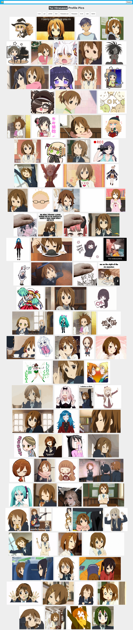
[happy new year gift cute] (87, 249)
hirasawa (74, 14)
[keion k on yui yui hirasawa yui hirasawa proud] (67, 347)
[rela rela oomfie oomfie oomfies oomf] (40, 519)
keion (93, 14)
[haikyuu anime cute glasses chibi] (40, 200)
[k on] (24, 593)
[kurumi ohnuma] (114, 77)
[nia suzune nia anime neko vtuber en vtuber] (109, 323)
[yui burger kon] (45, 494)
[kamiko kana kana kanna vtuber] (65, 52)
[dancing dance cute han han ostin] (112, 175)
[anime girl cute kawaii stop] (17, 102)
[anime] (21, 470)
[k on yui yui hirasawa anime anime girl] (32, 568)
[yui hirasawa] (20, 544)
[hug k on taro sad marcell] (55, 28)
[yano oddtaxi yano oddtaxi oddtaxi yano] (114, 52)
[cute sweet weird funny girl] (74, 445)
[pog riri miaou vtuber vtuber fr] (42, 102)
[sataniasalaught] (17, 519)
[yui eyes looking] (31, 617)
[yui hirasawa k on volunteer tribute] (86, 396)
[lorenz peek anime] (93, 200)
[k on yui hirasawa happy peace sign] (88, 77)
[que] (78, 151)
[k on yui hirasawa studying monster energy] (109, 273)
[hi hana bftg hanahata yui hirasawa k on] (18, 126)
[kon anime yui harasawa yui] (51, 273)
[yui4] (44, 470)
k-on (81, 14)
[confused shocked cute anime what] (66, 396)
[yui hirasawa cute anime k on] (32, 421)
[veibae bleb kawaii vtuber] (45, 347)
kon (56, 14)
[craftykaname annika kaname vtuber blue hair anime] (17, 249)
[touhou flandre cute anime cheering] (30, 298)
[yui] (21, 347)
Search (129, 2)
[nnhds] (116, 519)
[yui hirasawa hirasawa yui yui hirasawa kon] (115, 200)
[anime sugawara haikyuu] (85, 273)
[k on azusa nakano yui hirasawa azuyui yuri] (28, 77)
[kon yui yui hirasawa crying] (103, 445)
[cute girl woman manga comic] (25, 445)
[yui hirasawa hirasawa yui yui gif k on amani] (42, 52)
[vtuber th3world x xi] (87, 28)
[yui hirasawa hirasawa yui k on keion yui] (25, 175)
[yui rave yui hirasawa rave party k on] (79, 617)
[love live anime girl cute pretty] (105, 151)
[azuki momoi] (45, 126)
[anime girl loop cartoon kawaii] (66, 421)
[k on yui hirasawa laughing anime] (70, 544)
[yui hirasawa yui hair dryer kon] (84, 323)
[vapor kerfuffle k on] (27, 151)
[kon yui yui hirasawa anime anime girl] (51, 249)
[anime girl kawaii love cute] (67, 470)
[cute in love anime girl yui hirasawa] (111, 347)
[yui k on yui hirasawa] (80, 126)
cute (87, 14)
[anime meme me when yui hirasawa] (50, 224)
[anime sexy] (70, 494)
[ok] (32, 396)
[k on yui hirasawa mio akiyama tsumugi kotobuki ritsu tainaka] (76, 102)
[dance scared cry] (66, 568)
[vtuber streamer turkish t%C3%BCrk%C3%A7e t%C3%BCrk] (75, 224)
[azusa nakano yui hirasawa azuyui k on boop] (100, 568)
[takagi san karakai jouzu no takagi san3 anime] (87, 347)
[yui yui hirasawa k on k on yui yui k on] (101, 470)
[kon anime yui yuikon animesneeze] (67, 200)
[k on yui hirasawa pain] (50, 445)
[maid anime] (112, 28)
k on (39, 14)
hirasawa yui (64, 14)
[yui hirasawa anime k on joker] (103, 617)
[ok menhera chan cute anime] (102, 298)
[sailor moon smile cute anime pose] (37, 372)
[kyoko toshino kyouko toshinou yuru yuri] (108, 396)
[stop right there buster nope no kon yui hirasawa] (68, 372)
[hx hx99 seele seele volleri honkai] (61, 77)
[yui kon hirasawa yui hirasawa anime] (88, 519)
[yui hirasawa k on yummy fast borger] (90, 52)
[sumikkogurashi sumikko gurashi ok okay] (112, 102)
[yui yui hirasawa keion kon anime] (115, 249)
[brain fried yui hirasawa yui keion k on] (55, 617)
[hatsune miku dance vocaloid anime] (63, 323)
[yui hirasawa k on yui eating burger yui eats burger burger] (18, 200)
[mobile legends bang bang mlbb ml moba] (114, 126)
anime (50, 14)
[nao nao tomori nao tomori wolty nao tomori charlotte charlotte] (50, 175)
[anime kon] (62, 519)
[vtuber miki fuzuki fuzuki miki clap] (53, 151)
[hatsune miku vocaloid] (20, 494)
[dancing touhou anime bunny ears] (21, 273)
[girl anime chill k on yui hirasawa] (58, 593)
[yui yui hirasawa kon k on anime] (100, 421)
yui (44, 14)
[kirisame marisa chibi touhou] (22, 28)
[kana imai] (18, 52)
